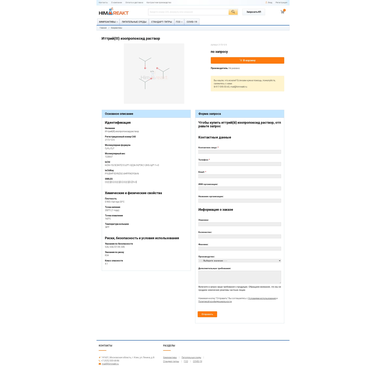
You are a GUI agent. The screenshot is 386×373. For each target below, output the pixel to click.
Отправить (207, 314)
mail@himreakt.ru (238, 87)
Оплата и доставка (134, 2)
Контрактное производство (159, 2)
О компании (116, 2)
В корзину (249, 60)
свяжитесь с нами (223, 83)
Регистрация (281, 2)
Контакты (103, 2)
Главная (103, 28)
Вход (270, 2)
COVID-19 (192, 22)
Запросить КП (254, 12)
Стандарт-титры (161, 22)
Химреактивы (107, 22)
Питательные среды (134, 22)
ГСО (178, 22)
